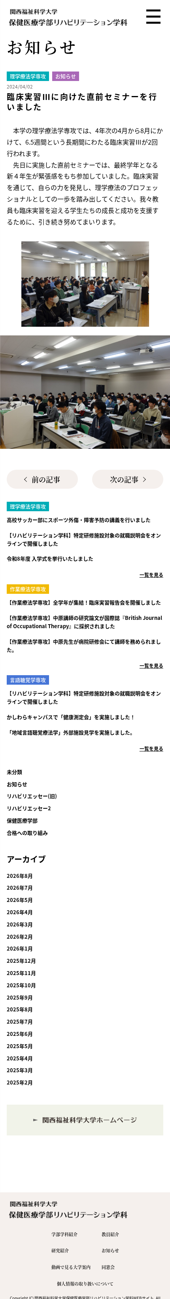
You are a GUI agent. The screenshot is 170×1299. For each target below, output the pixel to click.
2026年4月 (20, 912)
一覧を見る (151, 574)
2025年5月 (20, 1046)
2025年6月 (20, 1033)
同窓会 (108, 1267)
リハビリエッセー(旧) (32, 796)
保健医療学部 (22, 820)
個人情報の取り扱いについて (85, 1283)
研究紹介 (60, 1250)
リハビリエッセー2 (29, 808)
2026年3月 (20, 924)
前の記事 (46, 479)
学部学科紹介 (64, 1234)
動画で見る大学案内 (71, 1267)
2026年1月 (20, 948)
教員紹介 (110, 1234)
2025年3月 (20, 1070)
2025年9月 (20, 997)
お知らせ (17, 784)
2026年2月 (20, 936)
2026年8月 (20, 875)
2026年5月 (20, 900)
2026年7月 (20, 887)
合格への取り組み (27, 832)
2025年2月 (20, 1082)
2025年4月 (20, 1058)
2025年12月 (21, 960)
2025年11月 (21, 973)
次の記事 (124, 479)
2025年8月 (20, 1009)
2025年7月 (20, 1021)
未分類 (14, 772)
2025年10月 (21, 985)
